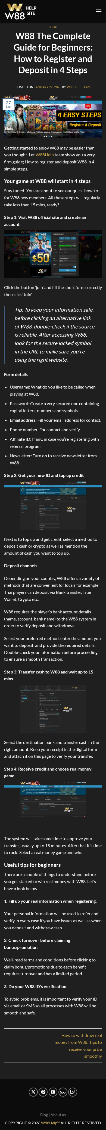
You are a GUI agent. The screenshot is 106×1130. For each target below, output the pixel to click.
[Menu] (98, 11)
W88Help (45, 154)
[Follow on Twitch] (72, 1092)
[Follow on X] (33, 1092)
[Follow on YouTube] (53, 1092)
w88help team (79, 87)
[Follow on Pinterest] (43, 1092)
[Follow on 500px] (62, 1092)
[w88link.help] (20, 11)
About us (58, 1114)
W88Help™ (50, 1122)
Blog (53, 27)
